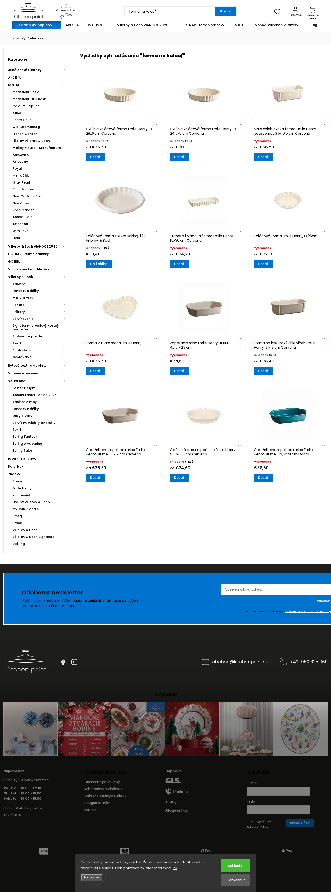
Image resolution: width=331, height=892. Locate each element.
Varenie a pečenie (23, 373)
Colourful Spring (26, 106)
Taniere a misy (25, 402)
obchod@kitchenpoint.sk (240, 662)
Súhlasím (235, 865)
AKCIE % (14, 77)
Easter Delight (24, 388)
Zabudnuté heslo (259, 827)
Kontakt (90, 810)
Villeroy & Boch (20, 277)
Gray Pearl (21, 182)
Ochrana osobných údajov (105, 796)
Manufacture (23, 189)
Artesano (20, 161)
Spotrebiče (22, 350)
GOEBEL (14, 261)
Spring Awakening (27, 443)
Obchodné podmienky (102, 782)
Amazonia (21, 154)
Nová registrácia (259, 821)
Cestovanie (22, 357)
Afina (17, 113)
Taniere (19, 284)
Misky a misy (23, 298)
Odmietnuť (236, 880)
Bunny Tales (23, 450)
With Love (20, 231)
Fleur (17, 238)
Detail (95, 157)
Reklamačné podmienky (103, 789)
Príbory (19, 311)
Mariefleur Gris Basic (30, 99)
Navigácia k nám (97, 803)
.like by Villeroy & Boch (31, 141)
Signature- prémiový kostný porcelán (36, 327)
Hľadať (225, 11)
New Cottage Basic (29, 196)
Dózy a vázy (22, 416)
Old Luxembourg (26, 127)
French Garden (25, 134)
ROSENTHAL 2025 (22, 459)
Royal (17, 168)
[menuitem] (37, 25)
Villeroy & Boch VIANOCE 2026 (32, 246)
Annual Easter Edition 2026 (35, 395)
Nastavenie (91, 877)
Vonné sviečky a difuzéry (28, 269)
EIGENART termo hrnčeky (28, 254)
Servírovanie (23, 318)
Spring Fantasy (25, 436)
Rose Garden (23, 210)
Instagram (74, 662)
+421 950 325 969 (309, 662)
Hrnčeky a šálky (26, 291)
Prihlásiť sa (300, 823)
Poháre (19, 305)
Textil (17, 343)
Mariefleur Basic (26, 92)
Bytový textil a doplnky (27, 365)
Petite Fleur (22, 120)
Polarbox (15, 466)
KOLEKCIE (15, 85)
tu (175, 868)
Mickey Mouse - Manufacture (37, 148)
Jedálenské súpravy (24, 70)
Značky (14, 474)
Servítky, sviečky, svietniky (34, 423)
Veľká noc (16, 381)
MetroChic (21, 175)
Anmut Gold (23, 217)
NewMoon (21, 203)
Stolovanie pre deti (28, 336)
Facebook (63, 662)
